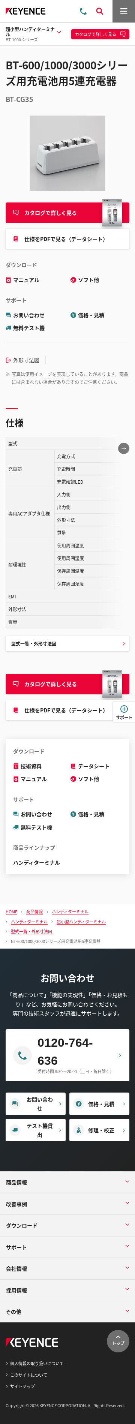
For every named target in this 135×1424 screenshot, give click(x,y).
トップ (118, 1343)
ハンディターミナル (36, 862)
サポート (124, 717)
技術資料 (31, 766)
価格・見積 (91, 315)
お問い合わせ (29, 315)
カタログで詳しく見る (50, 212)
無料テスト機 (29, 327)
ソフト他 (88, 279)
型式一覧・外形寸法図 (33, 643)
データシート (94, 766)
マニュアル (26, 279)
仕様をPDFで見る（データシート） (66, 239)
